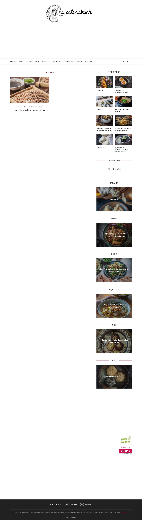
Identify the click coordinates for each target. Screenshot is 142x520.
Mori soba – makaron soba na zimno (29, 110)
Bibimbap (99, 90)
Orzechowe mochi (114, 376)
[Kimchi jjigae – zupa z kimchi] (123, 101)
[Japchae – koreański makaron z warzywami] (104, 120)
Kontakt (88, 61)
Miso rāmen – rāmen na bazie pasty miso (123, 129)
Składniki (56, 61)
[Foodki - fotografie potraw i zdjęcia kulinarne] (125, 448)
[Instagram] (125, 61)
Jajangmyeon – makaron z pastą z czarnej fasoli (121, 150)
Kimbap (99, 109)
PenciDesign (124, 512)
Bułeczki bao (100, 148)
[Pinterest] (127, 61)
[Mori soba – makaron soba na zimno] (29, 90)
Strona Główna (16, 61)
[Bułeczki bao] (104, 139)
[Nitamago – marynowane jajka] (123, 82)
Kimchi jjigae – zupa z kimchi (122, 110)
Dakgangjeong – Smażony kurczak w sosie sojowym (114, 234)
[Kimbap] (104, 101)
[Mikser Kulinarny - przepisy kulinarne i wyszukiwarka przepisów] (125, 436)
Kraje (28, 61)
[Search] (131, 61)
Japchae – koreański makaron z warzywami (104, 129)
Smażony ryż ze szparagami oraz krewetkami (114, 270)
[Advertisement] (71, 38)
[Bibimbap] (104, 82)
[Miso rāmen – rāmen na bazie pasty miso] (123, 120)
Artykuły (69, 61)
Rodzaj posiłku (41, 61)
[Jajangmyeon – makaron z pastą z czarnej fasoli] (123, 139)
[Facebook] (123, 61)
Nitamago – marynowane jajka (121, 91)
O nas (79, 61)
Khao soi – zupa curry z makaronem (114, 305)
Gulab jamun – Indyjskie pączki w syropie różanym (114, 341)
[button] (98, 199)
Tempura (114, 199)
